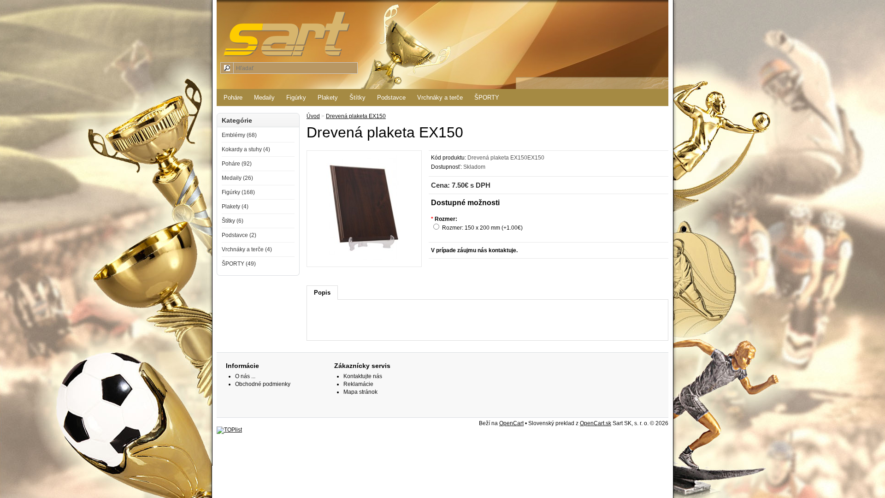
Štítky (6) (232, 221)
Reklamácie (358, 384)
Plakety (328, 97)
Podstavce (391, 97)
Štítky (357, 97)
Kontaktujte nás (362, 376)
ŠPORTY (486, 97)
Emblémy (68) (239, 135)
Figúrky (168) (238, 192)
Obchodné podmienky (262, 384)
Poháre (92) (237, 163)
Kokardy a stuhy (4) (246, 149)
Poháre (233, 97)
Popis (322, 292)
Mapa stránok (360, 392)
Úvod (313, 116)
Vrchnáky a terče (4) (247, 249)
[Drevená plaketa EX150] (364, 258)
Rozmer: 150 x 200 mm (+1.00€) (482, 228)
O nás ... (245, 376)
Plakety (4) (235, 206)
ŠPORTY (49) (239, 264)
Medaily (264, 97)
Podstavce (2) (239, 235)
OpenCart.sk (595, 423)
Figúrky (296, 97)
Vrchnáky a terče (440, 97)
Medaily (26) (237, 178)
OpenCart (511, 423)
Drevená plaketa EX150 (356, 116)
